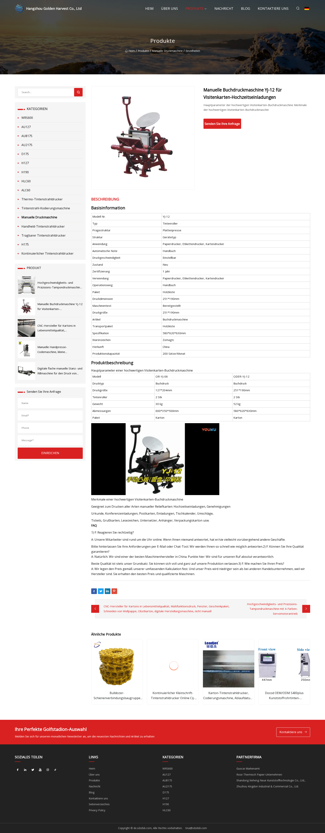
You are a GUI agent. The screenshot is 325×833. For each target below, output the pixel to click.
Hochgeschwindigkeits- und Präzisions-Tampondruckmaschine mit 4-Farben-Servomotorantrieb (272, 608)
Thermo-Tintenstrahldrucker (42, 199)
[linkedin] (25, 770)
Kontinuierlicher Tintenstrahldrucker (47, 253)
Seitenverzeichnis (99, 804)
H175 (25, 244)
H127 (25, 163)
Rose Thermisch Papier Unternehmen (259, 774)
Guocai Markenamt (248, 768)
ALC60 (25, 190)
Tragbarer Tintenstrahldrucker (43, 235)
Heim (149, 8)
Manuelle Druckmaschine (167, 51)
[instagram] (48, 770)
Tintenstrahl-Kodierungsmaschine (45, 208)
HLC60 (26, 181)
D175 (25, 154)
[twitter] (33, 770)
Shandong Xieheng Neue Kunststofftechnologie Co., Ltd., (270, 780)
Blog (245, 8)
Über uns (169, 8)
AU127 (26, 127)
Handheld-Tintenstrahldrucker (43, 226)
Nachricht (223, 8)
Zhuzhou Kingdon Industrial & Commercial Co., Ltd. (267, 786)
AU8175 (26, 136)
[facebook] (18, 770)
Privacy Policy (97, 810)
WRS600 (27, 118)
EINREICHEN (50, 453)
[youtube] (40, 770)
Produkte (194, 8)
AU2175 (26, 145)
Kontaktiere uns (273, 8)
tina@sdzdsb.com (196, 828)
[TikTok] (55, 770)
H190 (25, 172)
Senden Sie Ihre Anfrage (222, 123)
